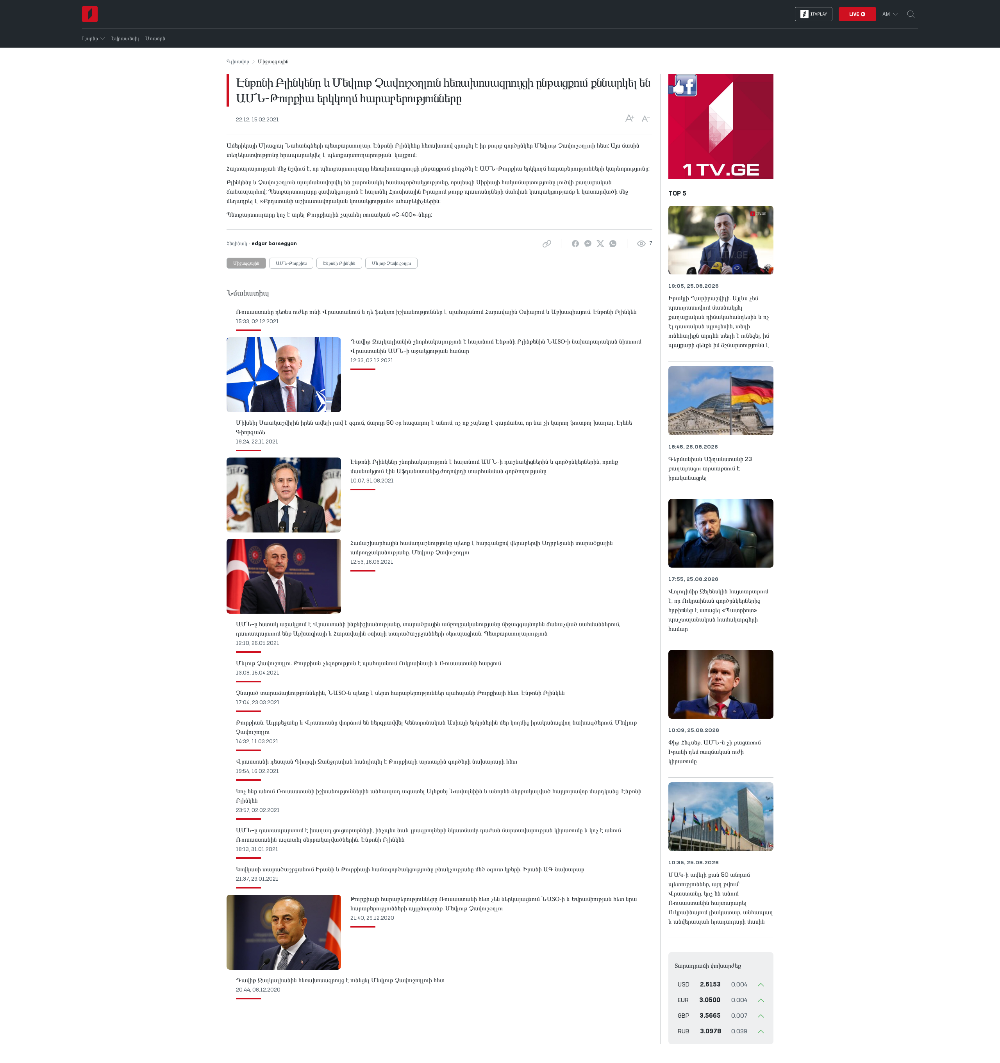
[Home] (90, 14)
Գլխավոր (238, 61)
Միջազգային (246, 263)
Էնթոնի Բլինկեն (339, 263)
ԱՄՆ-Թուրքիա (291, 263)
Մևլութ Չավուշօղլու (391, 263)
